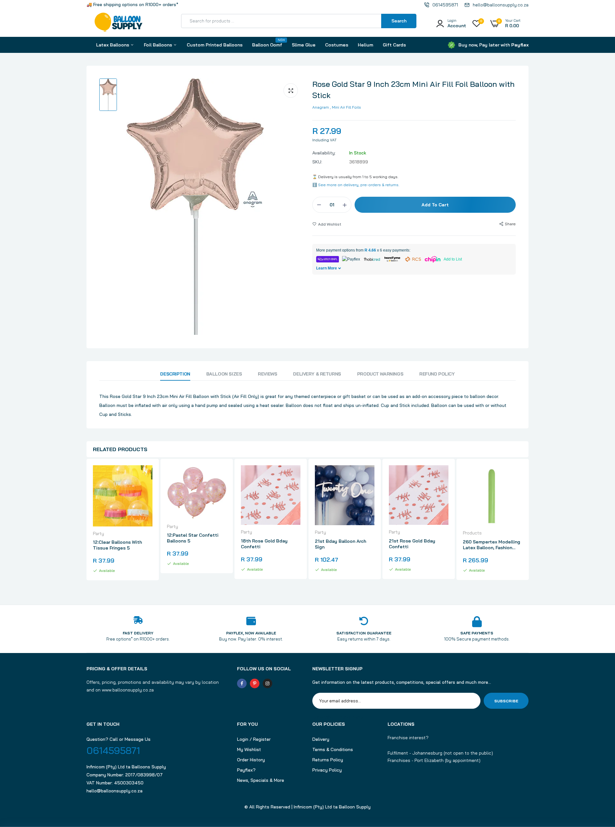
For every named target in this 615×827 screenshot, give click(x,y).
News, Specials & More (260, 780)
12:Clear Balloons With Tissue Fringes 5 (117, 545)
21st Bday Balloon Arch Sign (340, 544)
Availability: (324, 153)
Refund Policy (437, 374)
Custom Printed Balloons (214, 45)
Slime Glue (304, 45)
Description (175, 374)
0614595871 (113, 750)
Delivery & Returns (317, 374)
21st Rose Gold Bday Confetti (412, 544)
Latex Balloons (113, 45)
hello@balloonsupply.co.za (114, 791)
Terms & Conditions (332, 749)
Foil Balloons (158, 45)
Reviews (267, 374)
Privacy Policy (327, 770)
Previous (86, 525)
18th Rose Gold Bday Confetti (264, 544)
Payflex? (246, 770)
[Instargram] (267, 683)
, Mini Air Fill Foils (345, 107)
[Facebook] (242, 683)
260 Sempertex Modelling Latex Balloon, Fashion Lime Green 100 (491, 544)
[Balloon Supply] (118, 23)
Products (472, 533)
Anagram (320, 107)
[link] (146, 476)
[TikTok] (280, 683)
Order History (251, 760)
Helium (365, 45)
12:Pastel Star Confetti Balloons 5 (192, 538)
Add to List (453, 259)
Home (92, 59)
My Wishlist (249, 749)
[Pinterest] (254, 683)
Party (98, 533)
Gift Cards (394, 45)
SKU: (317, 162)
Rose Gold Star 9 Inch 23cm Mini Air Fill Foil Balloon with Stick (413, 89)
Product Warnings (380, 374)
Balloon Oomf (267, 43)
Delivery (320, 739)
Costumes (336, 45)
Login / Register (254, 739)
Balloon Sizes (224, 374)
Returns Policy (327, 760)
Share (510, 223)
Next (529, 525)
